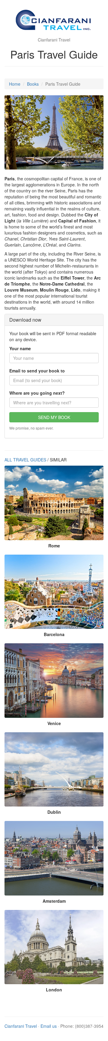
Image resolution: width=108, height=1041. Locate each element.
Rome (54, 546)
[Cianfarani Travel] (54, 21)
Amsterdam (54, 901)
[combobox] (54, 402)
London (54, 990)
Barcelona (54, 634)
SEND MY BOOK (54, 417)
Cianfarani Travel (20, 1026)
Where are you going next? (37, 393)
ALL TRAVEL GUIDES (25, 460)
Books (33, 84)
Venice (54, 723)
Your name (20, 348)
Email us (48, 1026)
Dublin (54, 812)
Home (14, 84)
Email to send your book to (37, 371)
